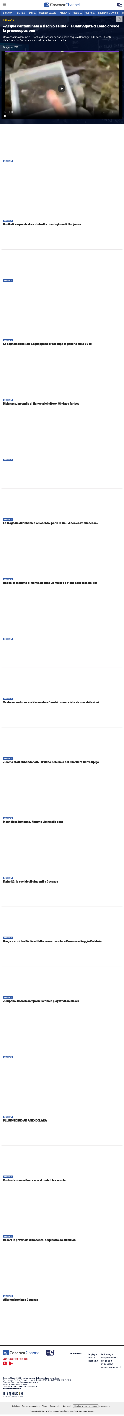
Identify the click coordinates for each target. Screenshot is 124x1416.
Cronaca (8, 161)
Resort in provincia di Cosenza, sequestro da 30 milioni (39, 1240)
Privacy (44, 1406)
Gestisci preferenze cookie (85, 1406)
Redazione (16, 1406)
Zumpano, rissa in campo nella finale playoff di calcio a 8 (41, 1001)
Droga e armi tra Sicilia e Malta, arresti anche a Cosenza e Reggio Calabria (52, 941)
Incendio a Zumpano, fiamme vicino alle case (33, 821)
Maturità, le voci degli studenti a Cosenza (30, 881)
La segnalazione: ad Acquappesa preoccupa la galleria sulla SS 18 (47, 343)
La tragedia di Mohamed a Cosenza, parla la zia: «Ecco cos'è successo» (50, 523)
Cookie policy (55, 1406)
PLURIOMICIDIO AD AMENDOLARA (25, 1120)
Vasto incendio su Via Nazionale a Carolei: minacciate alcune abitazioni (51, 702)
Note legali (67, 1406)
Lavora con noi (104, 1406)
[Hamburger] (4, 5)
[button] (119, 19)
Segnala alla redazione (30, 1406)
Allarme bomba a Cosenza (20, 1299)
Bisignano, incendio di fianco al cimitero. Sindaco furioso (41, 403)
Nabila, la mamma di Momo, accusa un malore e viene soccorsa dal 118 (50, 582)
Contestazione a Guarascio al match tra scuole (34, 1180)
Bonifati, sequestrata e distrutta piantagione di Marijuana (42, 224)
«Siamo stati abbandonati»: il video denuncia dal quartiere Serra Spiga (51, 762)
